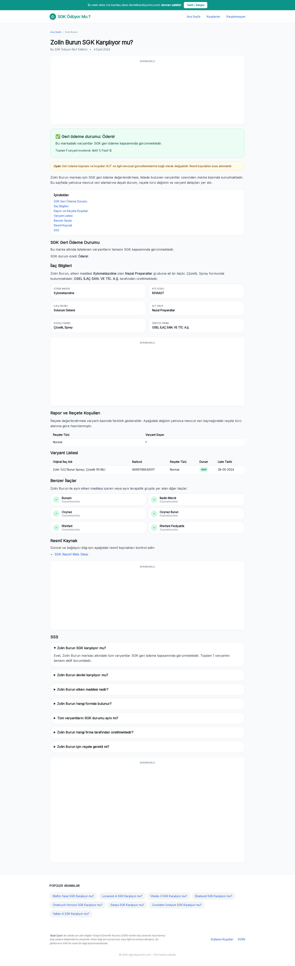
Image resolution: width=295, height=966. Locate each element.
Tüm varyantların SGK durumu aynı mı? (87, 718)
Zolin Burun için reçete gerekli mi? (83, 747)
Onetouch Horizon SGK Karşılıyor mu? (77, 905)
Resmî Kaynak (63, 225)
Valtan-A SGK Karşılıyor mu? (71, 913)
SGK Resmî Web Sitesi (71, 554)
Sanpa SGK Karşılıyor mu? (127, 905)
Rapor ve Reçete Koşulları (71, 211)
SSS (56, 230)
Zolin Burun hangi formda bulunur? (84, 704)
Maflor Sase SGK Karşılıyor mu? (73, 896)
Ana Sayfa (193, 16)
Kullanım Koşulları (222, 939)
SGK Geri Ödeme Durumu (70, 201)
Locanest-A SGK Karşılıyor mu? (122, 896)
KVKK (241, 939)
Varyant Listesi (63, 215)
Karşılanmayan (236, 16)
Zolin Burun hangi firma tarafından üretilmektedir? (95, 732)
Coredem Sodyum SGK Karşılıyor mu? (176, 905)
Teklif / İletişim (195, 5)
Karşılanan (213, 16)
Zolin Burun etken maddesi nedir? (82, 689)
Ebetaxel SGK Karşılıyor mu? (213, 896)
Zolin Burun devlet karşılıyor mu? (82, 675)
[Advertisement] (147, 92)
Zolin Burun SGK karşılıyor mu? (81, 648)
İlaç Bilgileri (61, 206)
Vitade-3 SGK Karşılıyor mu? (168, 896)
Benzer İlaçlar (63, 220)
